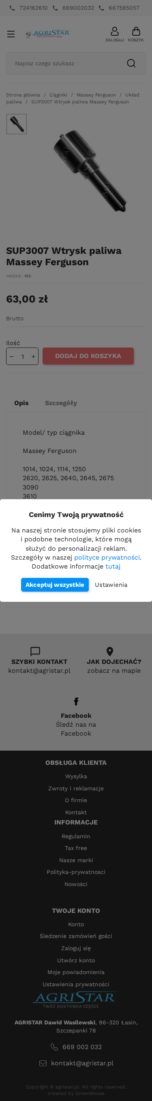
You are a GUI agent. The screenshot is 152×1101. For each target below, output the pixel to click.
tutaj (112, 566)
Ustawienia (111, 584)
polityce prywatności (107, 557)
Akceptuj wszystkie (55, 584)
